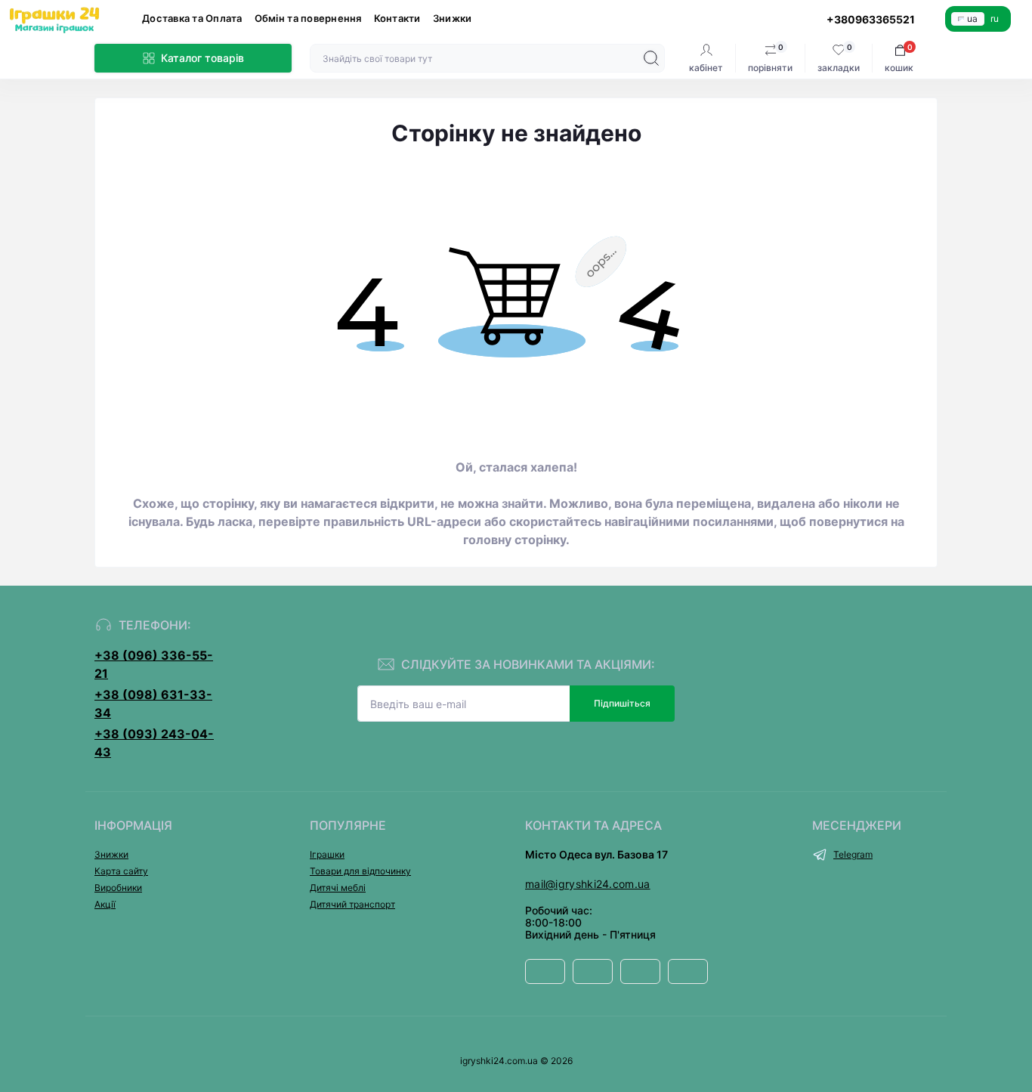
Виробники (118, 887)
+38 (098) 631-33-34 (153, 703)
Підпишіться (622, 703)
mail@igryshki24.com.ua (587, 883)
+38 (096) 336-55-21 (153, 664)
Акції (105, 904)
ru (994, 18)
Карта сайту (121, 871)
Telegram (853, 854)
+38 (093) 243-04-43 (154, 742)
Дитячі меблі (338, 887)
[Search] (651, 58)
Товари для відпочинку (360, 871)
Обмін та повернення (308, 18)
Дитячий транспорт (352, 904)
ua (972, 18)
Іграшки (327, 854)
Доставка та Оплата (192, 18)
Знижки (452, 18)
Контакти (397, 18)
